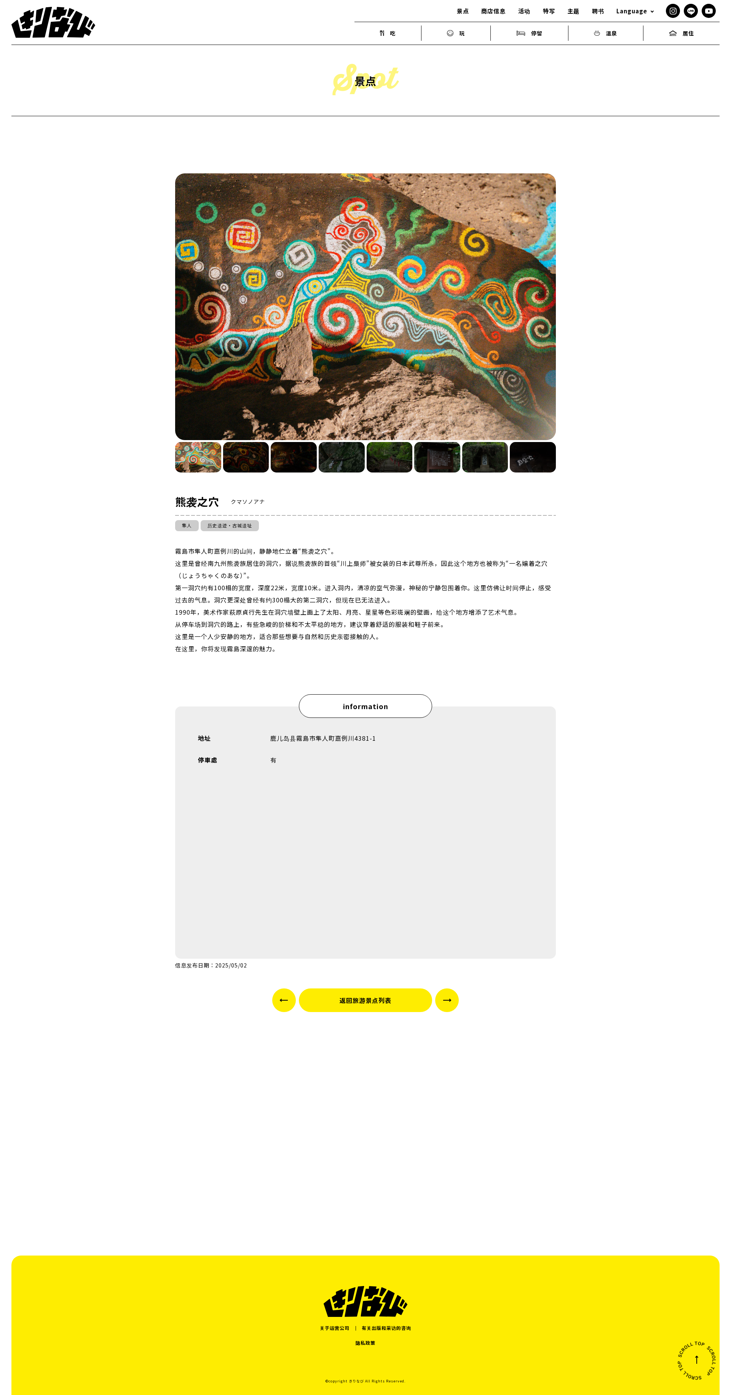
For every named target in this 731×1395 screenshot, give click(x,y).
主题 (573, 11)
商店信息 (493, 11)
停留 (537, 33)
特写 (549, 11)
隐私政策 (365, 1342)
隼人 (187, 525)
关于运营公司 (335, 1328)
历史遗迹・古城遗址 (229, 525)
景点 (463, 11)
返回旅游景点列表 (365, 1000)
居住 (688, 33)
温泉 (611, 33)
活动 (524, 11)
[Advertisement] (365, 1116)
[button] (198, 457)
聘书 (598, 11)
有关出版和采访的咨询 (386, 1328)
